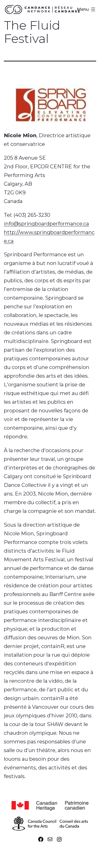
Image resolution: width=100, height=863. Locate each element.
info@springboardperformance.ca (46, 224)
